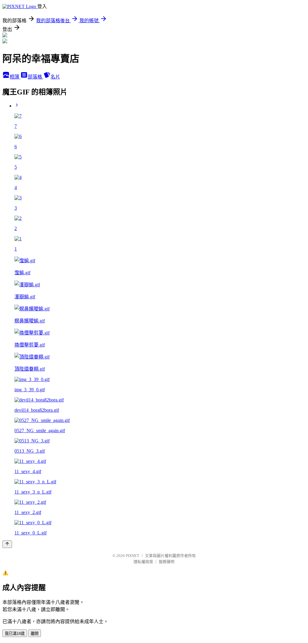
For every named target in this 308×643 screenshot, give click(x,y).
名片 (55, 76)
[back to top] (7, 544)
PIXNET (132, 555)
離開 (34, 633)
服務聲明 (166, 561)
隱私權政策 (143, 561)
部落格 (35, 76)
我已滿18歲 (15, 633)
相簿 (15, 76)
